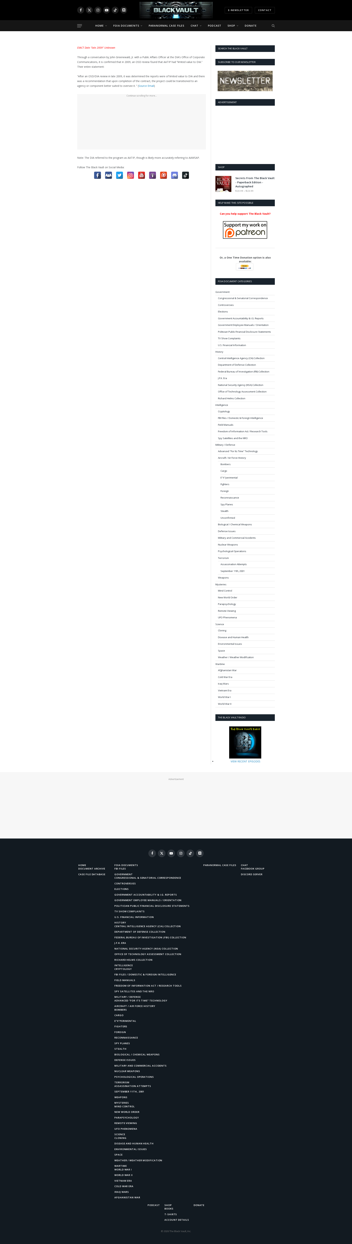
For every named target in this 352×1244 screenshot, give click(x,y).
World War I (224, 697)
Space (221, 650)
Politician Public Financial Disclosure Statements (244, 331)
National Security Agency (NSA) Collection (240, 385)
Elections (223, 311)
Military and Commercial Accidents (237, 537)
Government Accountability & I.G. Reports (241, 318)
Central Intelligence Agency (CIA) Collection (241, 358)
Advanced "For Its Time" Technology (238, 451)
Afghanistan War (227, 670)
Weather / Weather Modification (236, 657)
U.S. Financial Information (232, 345)
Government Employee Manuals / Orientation (243, 325)
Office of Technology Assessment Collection (242, 391)
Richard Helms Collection (231, 398)
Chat (194, 25)
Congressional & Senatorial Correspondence (243, 298)
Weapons (223, 577)
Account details (176, 1219)
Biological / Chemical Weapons (235, 524)
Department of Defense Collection (237, 364)
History (219, 351)
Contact (265, 10)
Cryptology (224, 411)
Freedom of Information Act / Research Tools (242, 431)
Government (222, 292)
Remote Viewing (227, 610)
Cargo (224, 470)
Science (219, 624)
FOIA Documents (126, 25)
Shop (231, 25)
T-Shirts (170, 1214)
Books (168, 1208)
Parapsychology (227, 604)
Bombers (226, 464)
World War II (224, 703)
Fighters (225, 484)
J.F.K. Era (222, 378)
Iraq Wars (223, 683)
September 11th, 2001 (233, 571)
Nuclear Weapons (228, 544)
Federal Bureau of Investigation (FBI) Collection (243, 371)
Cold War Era (225, 677)
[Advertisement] (141, 124)
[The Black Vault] (176, 10)
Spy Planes (227, 504)
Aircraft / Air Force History (232, 457)
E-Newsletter (238, 10)
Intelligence (221, 405)
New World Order (227, 597)
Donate (251, 25)
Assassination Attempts (234, 564)
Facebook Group (253, 868)
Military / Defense (225, 444)
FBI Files (120, 868)
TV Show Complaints (229, 338)
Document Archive (91, 868)
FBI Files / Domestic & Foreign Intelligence (240, 418)
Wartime (220, 664)
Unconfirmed (228, 517)
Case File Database (91, 874)
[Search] (273, 26)
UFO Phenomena (227, 617)
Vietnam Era (224, 690)
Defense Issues (227, 531)
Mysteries (220, 584)
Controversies (226, 305)
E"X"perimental (229, 477)
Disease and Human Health (233, 637)
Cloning (222, 630)
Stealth (224, 511)
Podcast (214, 25)
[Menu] (79, 26)
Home (99, 25)
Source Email (146, 86)
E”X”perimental (125, 1021)
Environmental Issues (230, 643)
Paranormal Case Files (166, 25)
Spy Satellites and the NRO (233, 438)
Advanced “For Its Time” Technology (140, 1000)
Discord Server (252, 874)
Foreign (225, 491)
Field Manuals (225, 424)
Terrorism (223, 558)
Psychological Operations (232, 551)
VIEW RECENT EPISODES (245, 761)
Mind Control (225, 590)
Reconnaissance (230, 497)
